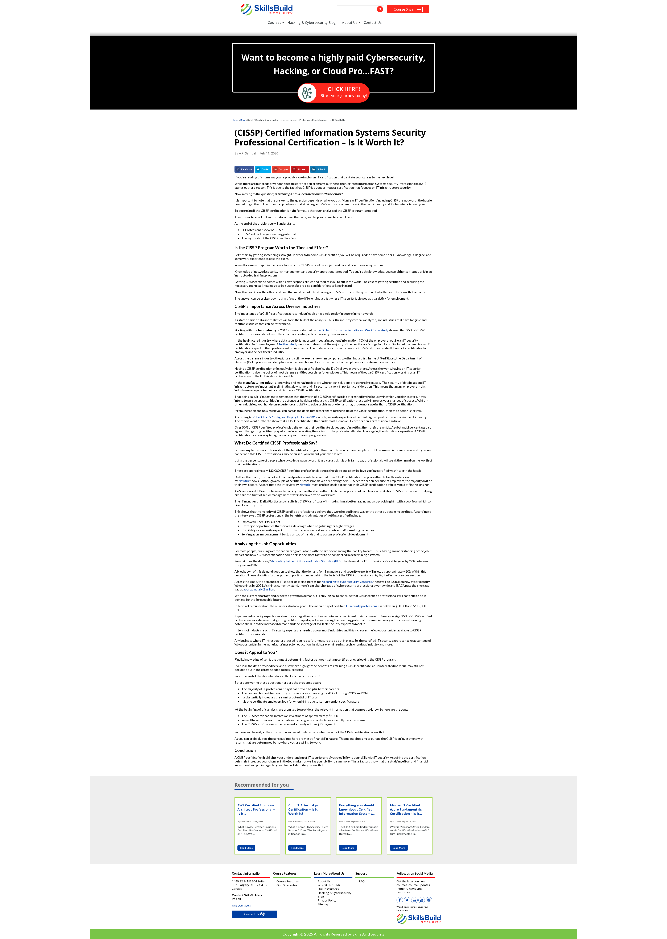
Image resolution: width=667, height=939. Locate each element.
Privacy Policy (327, 900)
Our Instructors (328, 889)
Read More (246, 847)
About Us (324, 881)
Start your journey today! (344, 92)
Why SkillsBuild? (329, 885)
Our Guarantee (287, 885)
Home (235, 119)
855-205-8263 (241, 906)
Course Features (288, 881)
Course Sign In (405, 9)
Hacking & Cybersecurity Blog (334, 895)
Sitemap (323, 904)
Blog (242, 119)
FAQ (362, 881)
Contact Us (252, 914)
